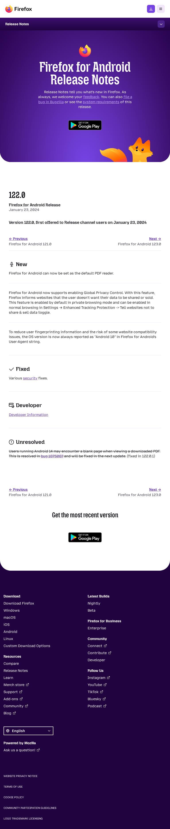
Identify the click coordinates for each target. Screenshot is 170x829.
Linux (8, 639)
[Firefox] (18, 9)
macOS (9, 617)
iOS (7, 624)
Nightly (94, 603)
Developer (96, 660)
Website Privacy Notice (20, 776)
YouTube (95, 685)
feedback (91, 97)
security (30, 378)
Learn (8, 678)
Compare (11, 663)
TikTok (93, 692)
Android (10, 632)
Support (11, 692)
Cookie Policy (14, 797)
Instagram (96, 678)
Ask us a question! (19, 750)
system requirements (101, 102)
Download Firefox (19, 603)
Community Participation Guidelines (30, 808)
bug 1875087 (52, 456)
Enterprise (97, 628)
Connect (95, 646)
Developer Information (28, 415)
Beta (91, 610)
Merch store (14, 685)
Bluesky (94, 699)
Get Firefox (151, 9)
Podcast (95, 706)
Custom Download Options (27, 646)
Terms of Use (13, 786)
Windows (12, 610)
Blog (7, 713)
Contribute (97, 653)
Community (13, 706)
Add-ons (11, 699)
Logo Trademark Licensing (23, 818)
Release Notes (16, 671)
